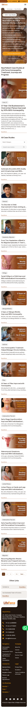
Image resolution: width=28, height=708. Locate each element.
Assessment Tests (7, 651)
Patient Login (5, 675)
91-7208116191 (23, 1)
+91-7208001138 (10, 629)
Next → (23, 574)
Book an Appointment (14, 53)
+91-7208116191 (10, 632)
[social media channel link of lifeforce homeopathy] (6, 699)
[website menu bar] (25, 4)
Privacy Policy (18, 667)
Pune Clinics (5, 669)
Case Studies (17, 9)
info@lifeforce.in (11, 638)
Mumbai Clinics (6, 667)
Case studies (18, 652)
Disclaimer (18, 669)
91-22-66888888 (13, 1)
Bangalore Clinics (7, 672)
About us (17, 647)
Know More (22, 587)
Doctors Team (19, 655)
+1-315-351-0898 (10, 635)
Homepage (10, 9)
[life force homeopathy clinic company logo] (10, 604)
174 (16, 574)
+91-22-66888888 (11, 623)
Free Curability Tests (14, 58)
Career (17, 657)
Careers (17, 649)
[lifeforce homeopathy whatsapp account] (25, 628)
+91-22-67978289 (11, 626)
